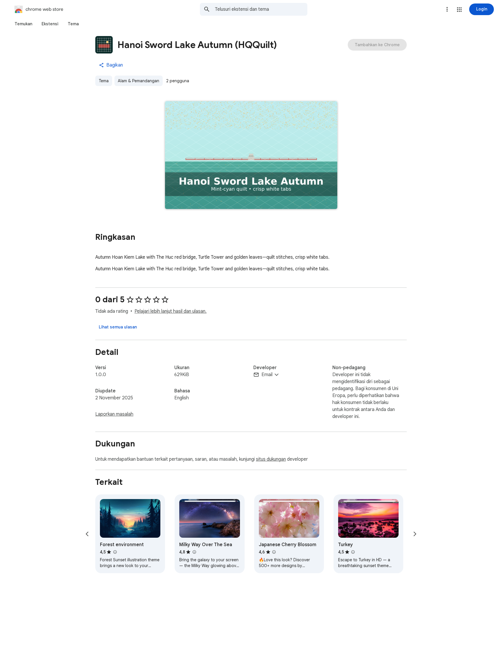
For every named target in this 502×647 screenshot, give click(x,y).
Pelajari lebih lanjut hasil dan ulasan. (171, 311)
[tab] (23, 24)
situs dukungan (271, 459)
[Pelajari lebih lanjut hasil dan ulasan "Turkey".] (353, 552)
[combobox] (261, 9)
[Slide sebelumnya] (87, 534)
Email (266, 375)
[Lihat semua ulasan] (117, 327)
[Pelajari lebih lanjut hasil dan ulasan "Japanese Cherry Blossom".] (274, 552)
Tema (104, 80)
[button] (459, 9)
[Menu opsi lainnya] (447, 9)
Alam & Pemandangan (138, 80)
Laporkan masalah (114, 414)
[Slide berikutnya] (415, 534)
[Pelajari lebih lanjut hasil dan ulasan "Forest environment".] (115, 552)
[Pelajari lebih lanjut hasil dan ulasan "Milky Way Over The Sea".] (194, 552)
